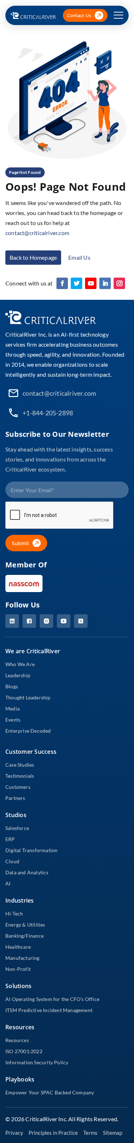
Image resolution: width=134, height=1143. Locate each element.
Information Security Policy (36, 1062)
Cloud (12, 861)
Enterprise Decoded (28, 731)
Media (12, 708)
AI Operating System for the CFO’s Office (52, 999)
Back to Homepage (33, 257)
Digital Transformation (31, 850)
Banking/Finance (24, 936)
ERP (10, 839)
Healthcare (18, 947)
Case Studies (19, 765)
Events (12, 720)
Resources (17, 1040)
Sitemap (112, 1132)
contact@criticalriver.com (37, 232)
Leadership (17, 675)
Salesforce (17, 828)
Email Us (79, 257)
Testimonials (19, 776)
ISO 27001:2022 (24, 1051)
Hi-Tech (14, 913)
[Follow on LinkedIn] (105, 283)
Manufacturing (22, 958)
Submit (20, 543)
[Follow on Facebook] (62, 283)
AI (7, 883)
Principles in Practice (53, 1132)
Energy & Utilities (25, 925)
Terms (90, 1132)
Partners (15, 798)
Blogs (11, 686)
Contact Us (79, 15)
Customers (17, 787)
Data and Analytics (27, 872)
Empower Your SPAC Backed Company (49, 1092)
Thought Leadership (28, 697)
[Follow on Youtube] (90, 283)
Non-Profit (18, 969)
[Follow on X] (76, 283)
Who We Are (20, 664)
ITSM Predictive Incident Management (49, 1010)
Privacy (14, 1132)
